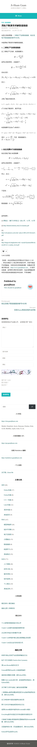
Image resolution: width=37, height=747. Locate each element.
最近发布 (5, 603)
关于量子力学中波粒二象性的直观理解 (14, 687)
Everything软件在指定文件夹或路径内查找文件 (17, 714)
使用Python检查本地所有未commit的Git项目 (16, 709)
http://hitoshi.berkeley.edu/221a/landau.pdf (16, 225)
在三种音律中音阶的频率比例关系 (13, 699)
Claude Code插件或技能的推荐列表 (13, 628)
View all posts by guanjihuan (12, 287)
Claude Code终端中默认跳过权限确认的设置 (16, 638)
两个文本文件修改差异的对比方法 (13, 704)
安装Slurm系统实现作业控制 (24, 309)
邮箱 (4, 358)
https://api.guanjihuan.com (9, 443)
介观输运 (7, 539)
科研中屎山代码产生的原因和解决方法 (14, 655)
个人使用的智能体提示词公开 (11, 623)
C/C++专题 (7, 500)
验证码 (4, 385)
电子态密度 (7, 534)
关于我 (4, 472)
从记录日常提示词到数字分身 (11, 633)
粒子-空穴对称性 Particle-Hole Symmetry (14, 660)
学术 (3, 22)
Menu (20, 16)
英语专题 (7, 510)
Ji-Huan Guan (18, 5)
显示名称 (5, 351)
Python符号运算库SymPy (10, 732)
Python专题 (7, 490)
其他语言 (7, 515)
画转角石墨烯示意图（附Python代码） (14, 675)
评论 (4, 327)
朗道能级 (8, 22)
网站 (4, 364)
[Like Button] (3, 251)
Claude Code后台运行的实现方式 (12, 642)
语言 (3, 485)
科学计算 (7, 569)
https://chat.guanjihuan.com (10, 421)
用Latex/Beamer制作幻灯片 (10, 665)
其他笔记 (7, 554)
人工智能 (7, 564)
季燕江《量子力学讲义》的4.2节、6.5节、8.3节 (19, 221)
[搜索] (32, 406)
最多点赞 (5, 608)
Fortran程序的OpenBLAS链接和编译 (13, 670)
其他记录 (7, 589)
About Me (10, 472)
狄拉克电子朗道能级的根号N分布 (14, 302)
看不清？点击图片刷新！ (6, 381)
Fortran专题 (7, 495)
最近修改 (12, 603)
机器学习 (7, 549)
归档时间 (12, 608)
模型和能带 (7, 524)
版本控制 (7, 574)
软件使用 (7, 579)
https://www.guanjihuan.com (19, 267)
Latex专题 (7, 505)
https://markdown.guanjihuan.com (12, 458)
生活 (3, 559)
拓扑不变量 (7, 529)
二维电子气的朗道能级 (21, 35)
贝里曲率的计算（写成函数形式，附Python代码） (18, 727)
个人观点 (7, 584)
